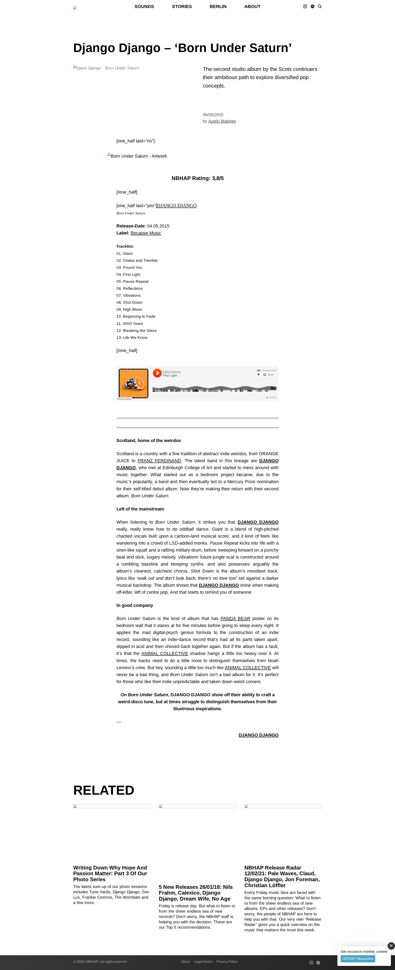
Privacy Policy (227, 961)
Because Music (146, 233)
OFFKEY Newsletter (358, 959)
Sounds (144, 6)
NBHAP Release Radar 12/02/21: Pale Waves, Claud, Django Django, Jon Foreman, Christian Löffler (282, 876)
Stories (182, 6)
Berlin (218, 6)
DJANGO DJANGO (177, 205)
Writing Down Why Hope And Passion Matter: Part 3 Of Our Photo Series (110, 873)
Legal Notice (203, 961)
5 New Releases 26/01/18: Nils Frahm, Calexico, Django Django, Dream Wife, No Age (196, 893)
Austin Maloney (222, 121)
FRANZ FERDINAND (159, 460)
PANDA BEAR (235, 618)
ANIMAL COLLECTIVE (164, 653)
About (252, 6)
